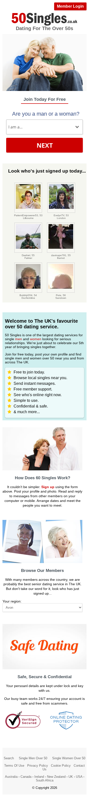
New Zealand (56, 777)
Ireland (39, 777)
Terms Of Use (14, 765)
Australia (11, 777)
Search (9, 758)
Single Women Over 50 (68, 758)
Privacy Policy (37, 765)
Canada (26, 777)
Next (45, 145)
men (18, 339)
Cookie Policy (61, 765)
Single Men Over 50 (33, 758)
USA (79, 777)
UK (70, 777)
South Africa (44, 780)
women (35, 339)
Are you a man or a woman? (45, 114)
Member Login (70, 6)
